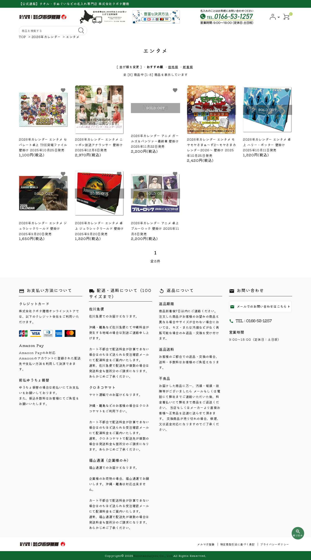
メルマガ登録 (205, 544)
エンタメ (72, 36)
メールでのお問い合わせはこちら (258, 306)
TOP (22, 36)
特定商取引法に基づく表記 (237, 544)
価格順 (173, 67)
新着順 (188, 67)
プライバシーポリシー (274, 544)
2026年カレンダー (46, 36)
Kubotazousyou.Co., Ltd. (153, 555)
